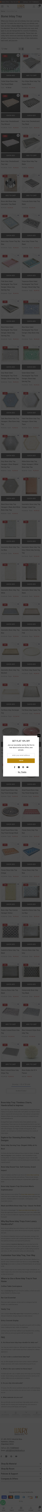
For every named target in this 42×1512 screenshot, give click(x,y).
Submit (21, 760)
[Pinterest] (23, 767)
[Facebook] (14, 767)
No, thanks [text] (22, 772)
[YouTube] (27, 767)
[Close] (38, 735)
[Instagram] (19, 767)
